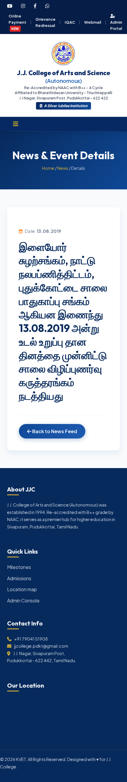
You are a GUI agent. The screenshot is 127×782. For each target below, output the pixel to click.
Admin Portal (116, 25)
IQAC (70, 22)
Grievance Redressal (45, 22)
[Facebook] (35, 6)
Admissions (19, 578)
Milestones (19, 567)
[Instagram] (23, 6)
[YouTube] (9, 6)
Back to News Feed (54, 431)
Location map (22, 589)
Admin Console (23, 600)
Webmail (92, 22)
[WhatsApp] (47, 6)
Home (48, 168)
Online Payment (17, 21)
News (62, 168)
